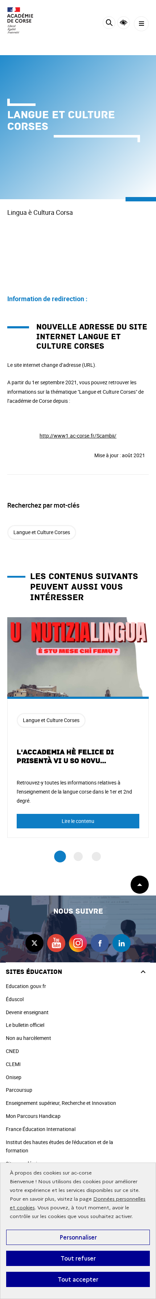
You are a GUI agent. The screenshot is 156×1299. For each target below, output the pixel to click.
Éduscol (15, 999)
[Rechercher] (109, 23)
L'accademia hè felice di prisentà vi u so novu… (65, 756)
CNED (12, 1051)
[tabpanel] (78, 727)
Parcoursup (19, 1089)
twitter (34, 943)
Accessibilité (123, 22)
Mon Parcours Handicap (33, 1115)
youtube (56, 943)
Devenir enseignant (27, 1012)
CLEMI (13, 1064)
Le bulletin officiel (25, 1024)
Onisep (13, 1077)
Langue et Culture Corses (41, 532)
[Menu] (141, 23)
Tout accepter (78, 1279)
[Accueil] (27, 20)
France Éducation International (40, 1129)
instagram (78, 943)
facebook (100, 943)
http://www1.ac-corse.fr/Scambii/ (78, 435)
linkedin (121, 943)
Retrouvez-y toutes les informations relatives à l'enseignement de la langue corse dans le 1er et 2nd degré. (74, 791)
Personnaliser (78, 1237)
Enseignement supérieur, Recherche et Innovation (61, 1102)
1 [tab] (60, 856)
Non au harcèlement (28, 1037)
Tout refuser (78, 1258)
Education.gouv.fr (26, 986)
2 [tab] (78, 856)
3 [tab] (96, 856)
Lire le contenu (78, 820)
